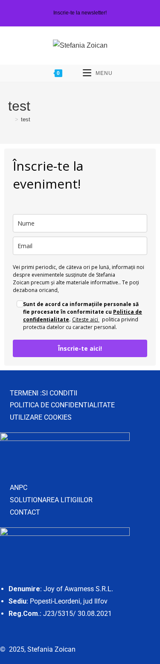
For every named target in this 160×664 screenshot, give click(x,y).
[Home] (10, 119)
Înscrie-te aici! (80, 348)
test (25, 119)
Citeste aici (85, 319)
